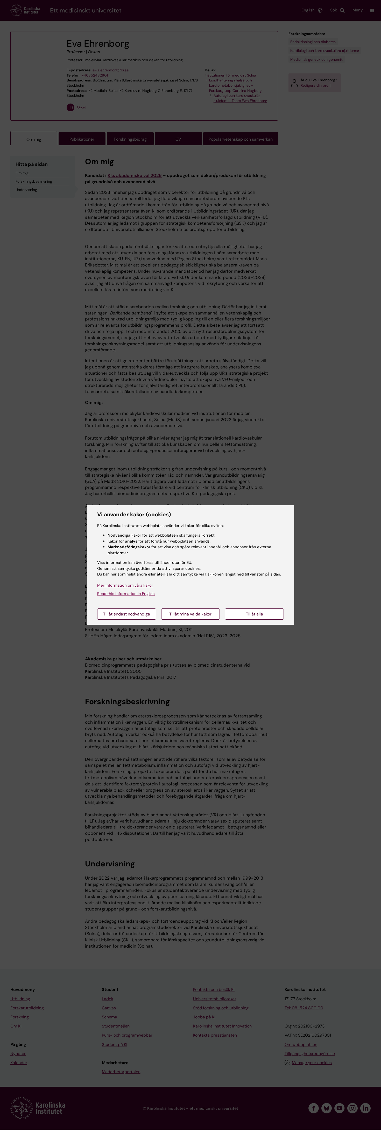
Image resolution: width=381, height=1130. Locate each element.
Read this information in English (126, 593)
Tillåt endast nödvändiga (126, 614)
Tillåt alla (254, 614)
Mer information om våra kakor (125, 585)
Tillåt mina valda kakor (190, 614)
